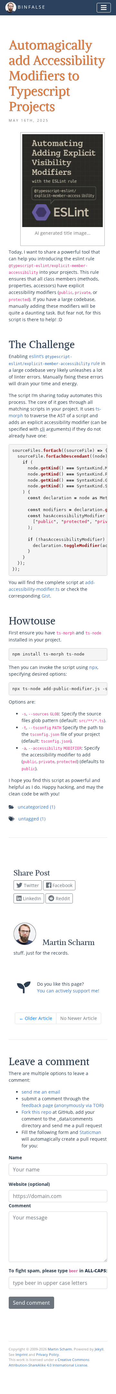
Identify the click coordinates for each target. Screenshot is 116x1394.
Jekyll (99, 1349)
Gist (46, 596)
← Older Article (35, 1018)
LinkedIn (31, 898)
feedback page (37, 1105)
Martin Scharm (60, 1349)
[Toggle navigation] (104, 7)
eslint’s (36, 356)
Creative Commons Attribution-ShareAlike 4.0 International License (49, 1362)
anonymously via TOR (79, 1105)
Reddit (62, 898)
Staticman (90, 1132)
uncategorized (36, 807)
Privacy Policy (47, 1354)
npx (93, 667)
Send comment (31, 1302)
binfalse (32, 7)
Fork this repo (36, 1112)
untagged (31, 819)
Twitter (31, 885)
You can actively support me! (68, 991)
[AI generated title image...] (62, 180)
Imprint (21, 1354)
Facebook (61, 885)
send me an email (41, 1092)
